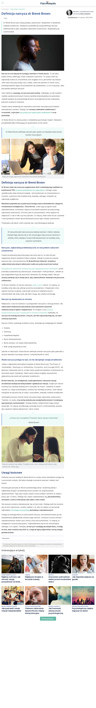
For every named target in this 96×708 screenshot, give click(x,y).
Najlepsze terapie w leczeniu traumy (34, 578)
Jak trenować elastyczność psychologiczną (55, 610)
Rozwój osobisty (54, 606)
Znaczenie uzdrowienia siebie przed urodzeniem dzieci (59, 579)
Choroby (75, 575)
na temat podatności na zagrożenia (30, 190)
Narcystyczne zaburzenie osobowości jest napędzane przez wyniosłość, (30, 269)
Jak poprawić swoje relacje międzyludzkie (11, 609)
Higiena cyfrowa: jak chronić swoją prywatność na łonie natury (11, 579)
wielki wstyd (37, 285)
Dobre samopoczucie (9, 575)
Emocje (51, 575)
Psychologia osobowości (17, 9)
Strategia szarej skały (20, 510)
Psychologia (5, 9)
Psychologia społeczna (80, 606)
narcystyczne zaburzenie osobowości (35, 112)
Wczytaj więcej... (48, 619)
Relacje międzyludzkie (9, 606)
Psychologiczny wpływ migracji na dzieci (82, 609)
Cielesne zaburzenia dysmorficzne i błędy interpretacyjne (34, 610)
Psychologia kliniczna (33, 606)
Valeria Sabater (85, 14)
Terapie (27, 575)
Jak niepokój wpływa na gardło (83, 578)
